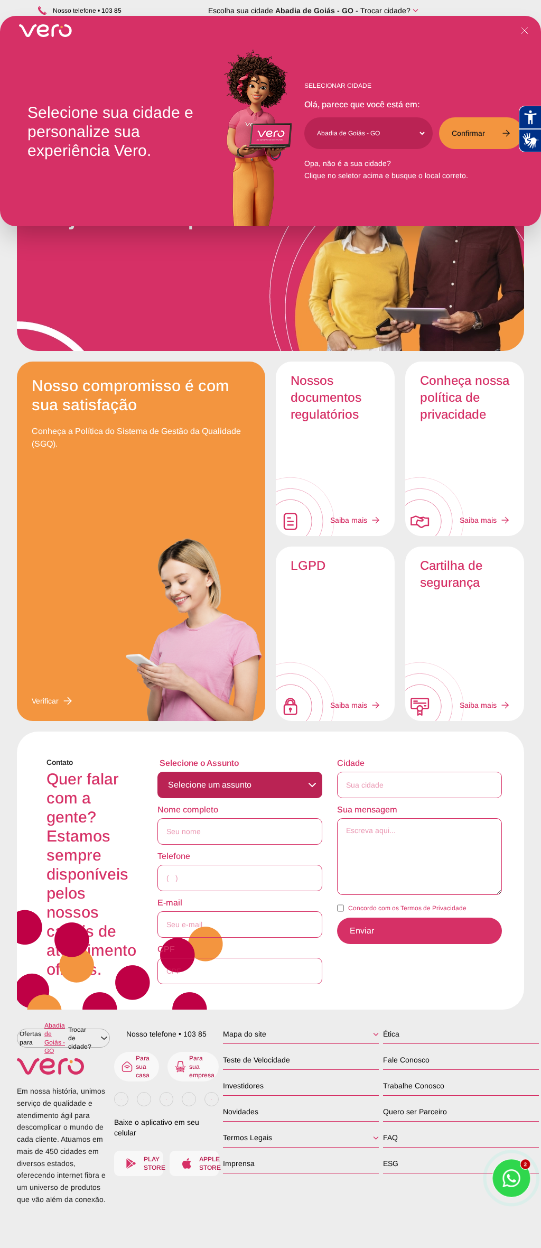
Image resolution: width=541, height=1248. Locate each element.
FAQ (390, 1137)
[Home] (63, 1066)
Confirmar (468, 133)
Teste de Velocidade (256, 1060)
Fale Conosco (406, 1060)
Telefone (173, 856)
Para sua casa (143, 1067)
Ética (391, 1034)
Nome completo (187, 809)
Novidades (240, 1111)
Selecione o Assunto (199, 763)
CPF (166, 949)
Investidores (243, 1085)
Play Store (153, 1163)
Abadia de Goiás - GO (314, 10)
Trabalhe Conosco (413, 1085)
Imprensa (239, 1163)
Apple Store (209, 1163)
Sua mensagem (367, 809)
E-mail (169, 902)
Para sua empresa (201, 1067)
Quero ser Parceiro (415, 1111)
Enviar (362, 930)
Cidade (351, 763)
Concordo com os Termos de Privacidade (407, 908)
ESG (390, 1163)
